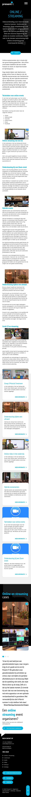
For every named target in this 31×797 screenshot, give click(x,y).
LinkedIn (9, 782)
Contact (17, 53)
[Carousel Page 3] (8, 656)
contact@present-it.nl (8, 743)
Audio (5, 760)
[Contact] (28, 790)
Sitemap (13, 791)
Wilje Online (5, 792)
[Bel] (28, 787)
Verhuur (6, 764)
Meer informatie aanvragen (14, 728)
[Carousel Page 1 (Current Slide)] (3, 656)
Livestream (7, 758)
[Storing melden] (28, 793)
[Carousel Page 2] (5, 656)
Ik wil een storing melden (13, 773)
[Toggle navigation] (26, 3)
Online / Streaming (9, 755)
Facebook (9, 778)
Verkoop (6, 767)
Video (5, 762)
